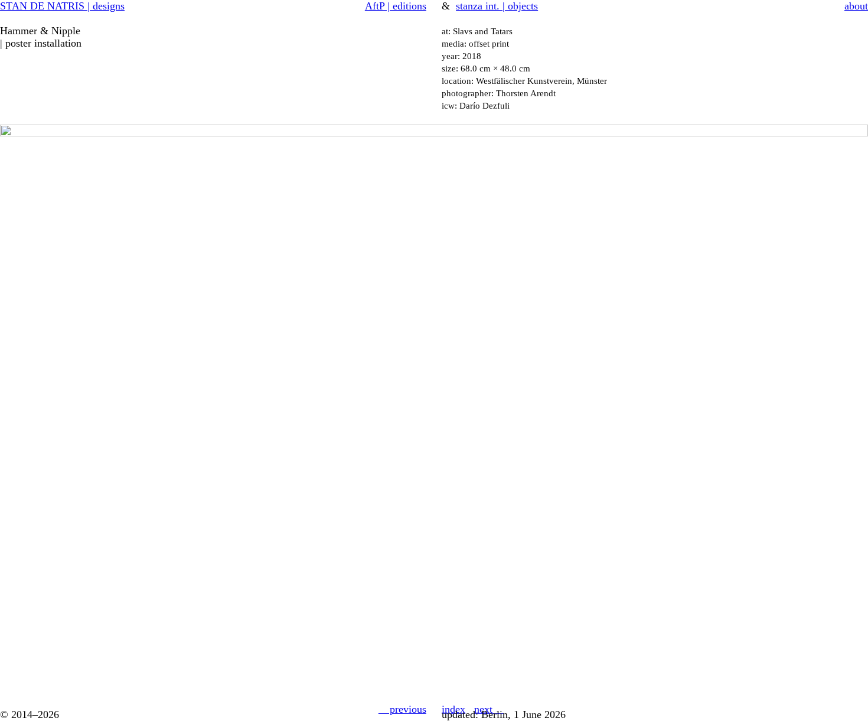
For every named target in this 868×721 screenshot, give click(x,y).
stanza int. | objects (497, 6)
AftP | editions (395, 6)
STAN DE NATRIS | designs (62, 6)
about (856, 6)
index (453, 709)
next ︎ (489, 709)
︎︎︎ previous (402, 709)
